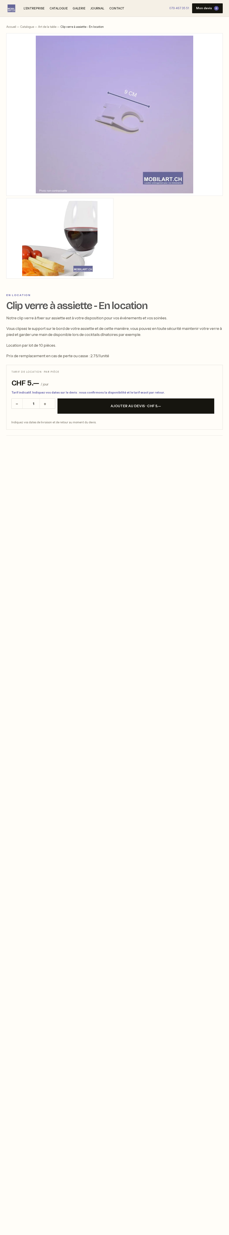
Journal (97, 8)
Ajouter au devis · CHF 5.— (136, 406)
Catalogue (59, 8)
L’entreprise (34, 8)
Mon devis (206, 8)
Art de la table (47, 26)
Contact (117, 8)
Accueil (11, 26)
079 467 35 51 (179, 8)
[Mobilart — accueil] (11, 8)
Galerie (79, 8)
